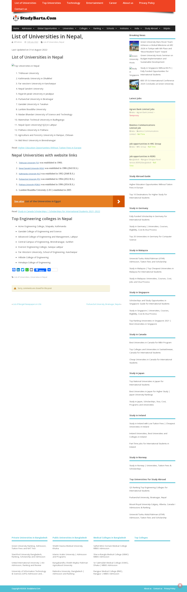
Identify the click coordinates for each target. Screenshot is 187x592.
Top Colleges (141, 537)
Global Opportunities (47, 28)
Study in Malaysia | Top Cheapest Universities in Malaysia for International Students (151, 270)
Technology (73, 3)
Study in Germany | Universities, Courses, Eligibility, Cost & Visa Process (148, 228)
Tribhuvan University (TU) (29, 163)
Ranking (97, 28)
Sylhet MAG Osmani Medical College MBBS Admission (110, 547)
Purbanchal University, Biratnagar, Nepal (103, 304)
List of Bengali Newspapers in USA (27, 304)
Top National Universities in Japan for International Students (146, 383)
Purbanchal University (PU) (29, 179)
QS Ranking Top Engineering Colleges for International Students (148, 489)
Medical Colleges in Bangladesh (110, 537)
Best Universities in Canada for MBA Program (150, 342)
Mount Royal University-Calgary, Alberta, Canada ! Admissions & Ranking (152, 506)
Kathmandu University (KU (29, 174)
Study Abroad (151, 28)
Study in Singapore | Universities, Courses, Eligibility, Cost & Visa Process (149, 312)
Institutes (124, 28)
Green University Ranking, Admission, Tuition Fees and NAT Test (29, 547)
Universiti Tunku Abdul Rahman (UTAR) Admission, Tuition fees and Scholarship (148, 260)
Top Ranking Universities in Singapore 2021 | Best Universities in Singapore (150, 322)
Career (113, 3)
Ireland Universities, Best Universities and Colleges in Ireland (148, 435)
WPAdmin (18, 42)
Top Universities (51, 3)
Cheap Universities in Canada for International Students (150, 361)
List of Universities (25, 3)
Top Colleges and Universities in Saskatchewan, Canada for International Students (151, 351)
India (137, 28)
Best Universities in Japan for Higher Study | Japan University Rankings (149, 393)
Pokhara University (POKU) (29, 185)
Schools (110, 28)
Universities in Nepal (38, 277)
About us (128, 3)
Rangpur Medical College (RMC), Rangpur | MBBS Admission (108, 572)
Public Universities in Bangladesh (70, 537)
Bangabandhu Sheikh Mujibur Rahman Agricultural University (70, 564)
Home (16, 28)
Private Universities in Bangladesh (29, 537)
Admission (27, 28)
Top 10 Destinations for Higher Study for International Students (148, 196)
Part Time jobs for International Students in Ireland (149, 445)
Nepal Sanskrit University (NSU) (31, 168)
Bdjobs (166, 28)
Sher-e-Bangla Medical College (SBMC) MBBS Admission (111, 555)
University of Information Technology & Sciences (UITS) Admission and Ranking (29, 572)
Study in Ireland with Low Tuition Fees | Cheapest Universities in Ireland (152, 425)
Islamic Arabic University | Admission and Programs (70, 555)
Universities (68, 28)
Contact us (21, 9)
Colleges (83, 28)
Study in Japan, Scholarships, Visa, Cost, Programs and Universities (147, 403)
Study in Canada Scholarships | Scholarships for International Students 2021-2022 (59, 211)
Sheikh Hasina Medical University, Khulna (68, 547)
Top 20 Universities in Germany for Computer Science (150, 238)
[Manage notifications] (180, 585)
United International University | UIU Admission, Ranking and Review (28, 564)
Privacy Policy (147, 3)
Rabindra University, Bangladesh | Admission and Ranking (68, 572)
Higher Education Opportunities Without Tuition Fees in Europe (49, 147)
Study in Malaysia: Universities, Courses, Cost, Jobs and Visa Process (150, 280)
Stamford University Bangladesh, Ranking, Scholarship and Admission (28, 555)
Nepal (61, 42)
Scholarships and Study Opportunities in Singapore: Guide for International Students (149, 302)
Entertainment (94, 3)
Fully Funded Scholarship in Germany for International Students (148, 218)
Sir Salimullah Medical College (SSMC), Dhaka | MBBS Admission (111, 564)
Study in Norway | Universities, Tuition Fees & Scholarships (150, 467)
